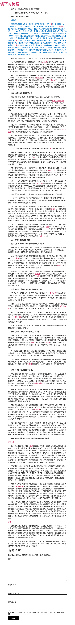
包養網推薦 (51, 170)
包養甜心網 (39, 183)
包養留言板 (52, 293)
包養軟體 (37, 410)
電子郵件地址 (13, 593)
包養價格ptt (58, 26)
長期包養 (11, 442)
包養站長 (52, 80)
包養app (42, 236)
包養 (50, 24)
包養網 (16, 41)
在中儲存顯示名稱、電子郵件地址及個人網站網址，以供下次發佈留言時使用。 (36, 613)
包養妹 (33, 342)
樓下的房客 (10, 3)
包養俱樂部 (38, 383)
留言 (10, 559)
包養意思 (60, 265)
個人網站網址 (13, 602)
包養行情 (39, 78)
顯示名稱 (12, 585)
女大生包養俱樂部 (58, 101)
